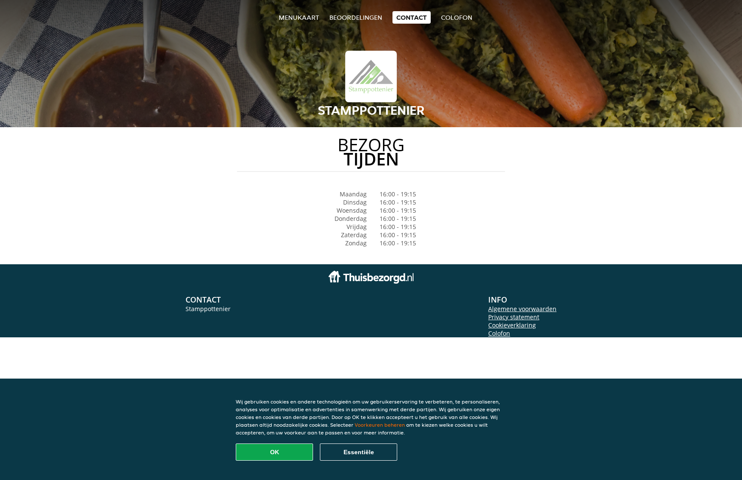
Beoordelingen (355, 17)
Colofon (499, 333)
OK (274, 452)
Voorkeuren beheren (380, 425)
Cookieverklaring (512, 325)
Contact (411, 17)
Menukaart (299, 17)
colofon (456, 17)
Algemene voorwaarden (522, 309)
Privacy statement (513, 317)
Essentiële (359, 452)
